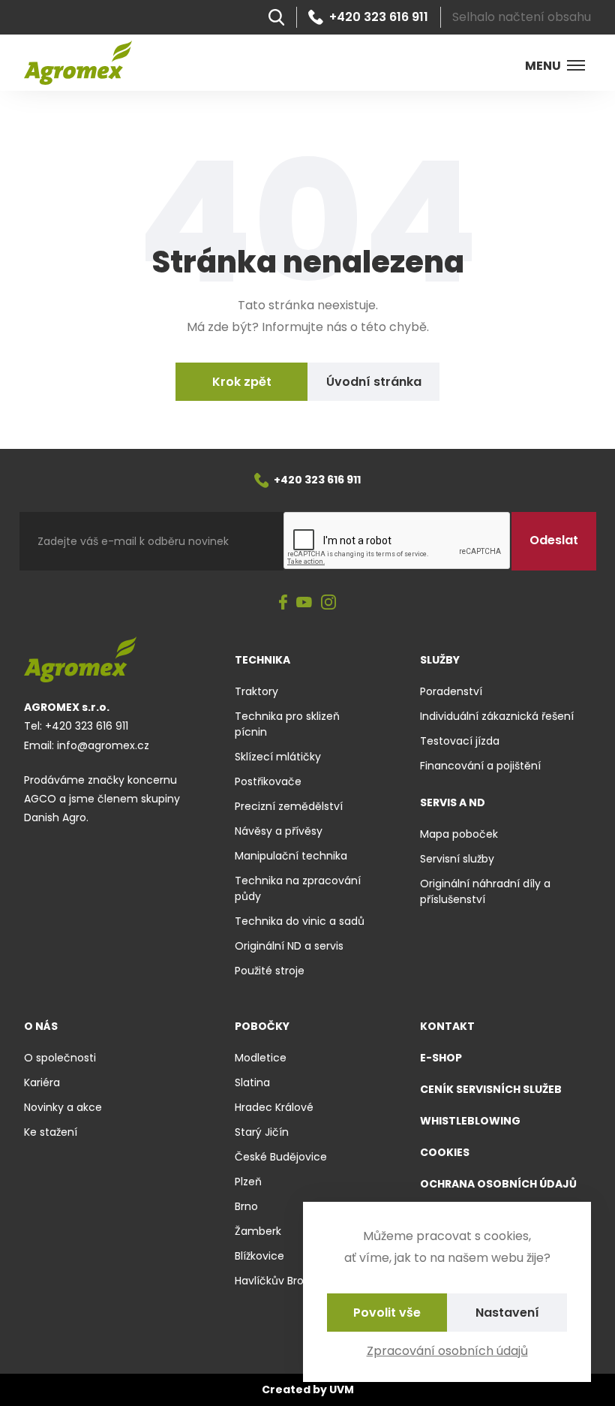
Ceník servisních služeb (491, 1089)
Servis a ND (452, 802)
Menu (543, 65)
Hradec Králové (274, 1107)
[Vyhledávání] (276, 17)
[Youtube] (304, 603)
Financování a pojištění (480, 765)
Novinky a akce (63, 1107)
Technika (262, 659)
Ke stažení (50, 1132)
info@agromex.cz (103, 745)
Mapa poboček (459, 833)
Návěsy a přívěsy (278, 830)
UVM (341, 1389)
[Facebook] (283, 604)
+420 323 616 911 (378, 17)
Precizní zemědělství (289, 806)
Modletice (260, 1057)
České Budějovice (281, 1156)
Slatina (252, 1082)
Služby (440, 659)
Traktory (256, 691)
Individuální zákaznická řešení (497, 716)
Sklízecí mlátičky (278, 756)
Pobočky (262, 1026)
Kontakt (447, 1026)
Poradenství (451, 691)
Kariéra (42, 1082)
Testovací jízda (460, 740)
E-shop (441, 1057)
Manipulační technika (291, 855)
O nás (41, 1026)
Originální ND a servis (289, 945)
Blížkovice (259, 1255)
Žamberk (258, 1231)
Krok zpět (242, 381)
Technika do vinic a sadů (299, 921)
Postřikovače (268, 781)
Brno (246, 1206)
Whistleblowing (470, 1120)
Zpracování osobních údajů (447, 1350)
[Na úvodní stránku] (78, 63)
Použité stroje (269, 970)
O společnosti (60, 1057)
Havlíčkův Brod (272, 1280)
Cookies (445, 1152)
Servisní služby (457, 858)
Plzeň (248, 1181)
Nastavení (507, 1312)
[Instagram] (328, 604)
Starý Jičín (262, 1132)
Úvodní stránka (374, 381)
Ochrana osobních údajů (498, 1183)
